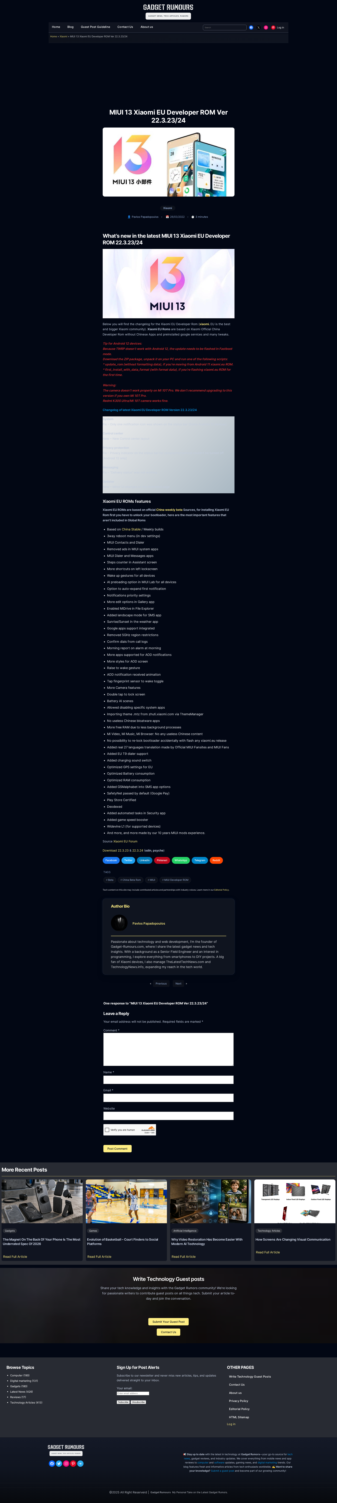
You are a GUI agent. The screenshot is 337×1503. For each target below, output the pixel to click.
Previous (161, 983)
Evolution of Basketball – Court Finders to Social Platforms (122, 1241)
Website (109, 1108)
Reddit (216, 860)
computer (203, 1462)
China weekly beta (169, 510)
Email (108, 1090)
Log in (280, 27)
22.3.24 (137, 850)
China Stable (131, 529)
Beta (110, 880)
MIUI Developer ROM (176, 880)
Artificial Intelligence (184, 1230)
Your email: (124, 1388)
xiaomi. (205, 324)
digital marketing (267, 1462)
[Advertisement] (168, 73)
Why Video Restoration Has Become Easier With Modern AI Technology (207, 1241)
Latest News (17, 1391)
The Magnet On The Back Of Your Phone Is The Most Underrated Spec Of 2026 (41, 1241)
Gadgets (10, 1230)
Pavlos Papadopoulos (145, 216)
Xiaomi (63, 36)
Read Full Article (16, 1258)
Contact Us (168, 1332)
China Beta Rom (132, 880)
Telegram (199, 860)
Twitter (128, 860)
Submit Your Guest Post (169, 1321)
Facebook (111, 860)
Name (108, 1072)
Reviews (15, 1397)
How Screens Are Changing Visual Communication (293, 1239)
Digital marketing (20, 1380)
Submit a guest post (222, 1470)
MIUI (152, 880)
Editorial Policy (221, 889)
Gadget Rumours (160, 1492)
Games (93, 1230)
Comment (111, 1030)
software (219, 1462)
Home (53, 36)
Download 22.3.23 (116, 850)
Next (178, 983)
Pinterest (162, 860)
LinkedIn (145, 860)
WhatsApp (181, 860)
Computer (16, 1375)
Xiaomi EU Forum (125, 841)
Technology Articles (269, 1230)
